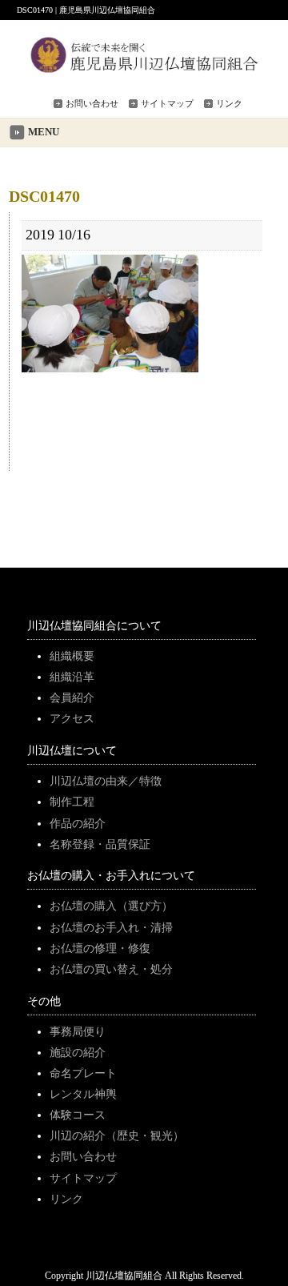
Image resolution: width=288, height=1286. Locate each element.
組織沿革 (72, 676)
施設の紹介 (78, 1052)
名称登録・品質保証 (100, 844)
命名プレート (83, 1073)
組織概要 (72, 655)
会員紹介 (72, 697)
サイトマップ (167, 103)
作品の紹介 (78, 823)
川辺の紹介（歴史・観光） (117, 1135)
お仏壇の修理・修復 (100, 948)
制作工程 (72, 801)
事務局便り (78, 1031)
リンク (229, 103)
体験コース (78, 1114)
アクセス (72, 718)
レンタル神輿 (83, 1093)
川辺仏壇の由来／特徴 (106, 780)
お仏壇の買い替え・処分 (111, 968)
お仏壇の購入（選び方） (111, 905)
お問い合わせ (92, 103)
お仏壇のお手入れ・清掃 (111, 927)
